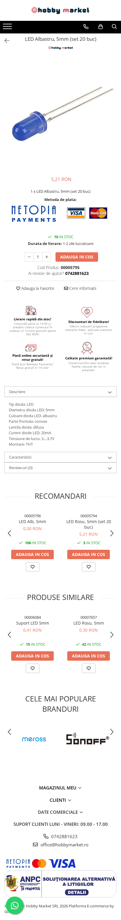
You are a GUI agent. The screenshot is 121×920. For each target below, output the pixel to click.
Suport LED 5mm (32, 623)
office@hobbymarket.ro (63, 845)
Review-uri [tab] (21, 467)
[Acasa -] (60, 10)
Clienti (58, 800)
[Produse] (8, 28)
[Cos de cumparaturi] (100, 27)
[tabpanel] (60, 114)
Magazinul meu (58, 788)
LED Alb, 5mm (32, 521)
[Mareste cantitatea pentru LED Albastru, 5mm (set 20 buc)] (46, 257)
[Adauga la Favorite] (32, 566)
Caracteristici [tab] (20, 457)
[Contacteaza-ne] (86, 27)
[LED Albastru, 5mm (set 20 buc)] (60, 114)
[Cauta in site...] (114, 27)
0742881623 (64, 836)
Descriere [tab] (17, 391)
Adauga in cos (76, 257)
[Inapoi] (4, 41)
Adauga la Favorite (37, 288)
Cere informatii (82, 288)
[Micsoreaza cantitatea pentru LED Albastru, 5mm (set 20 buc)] (29, 257)
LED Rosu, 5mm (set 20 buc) (88, 524)
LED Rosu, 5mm (88, 623)
